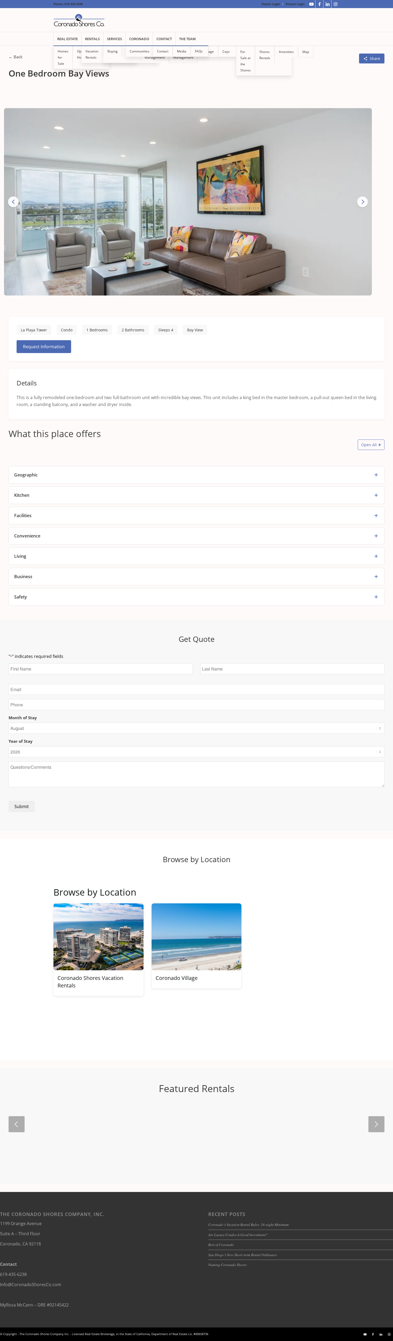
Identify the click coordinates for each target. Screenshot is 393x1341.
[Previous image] (13, 201)
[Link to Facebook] (319, 4)
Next (376, 1124)
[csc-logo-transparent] (79, 20)
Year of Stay (21, 741)
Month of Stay (23, 717)
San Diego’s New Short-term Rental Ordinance (242, 1254)
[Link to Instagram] (336, 4)
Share (375, 58)
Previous (17, 1124)
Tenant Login (295, 4)
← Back (15, 56)
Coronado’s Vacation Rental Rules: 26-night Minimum (248, 1224)
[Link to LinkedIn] (327, 4)
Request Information (44, 347)
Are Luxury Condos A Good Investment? (237, 1234)
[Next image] (362, 201)
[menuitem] (271, 4)
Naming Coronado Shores (227, 1264)
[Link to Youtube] (311, 4)
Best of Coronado (221, 1244)
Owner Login (270, 4)
